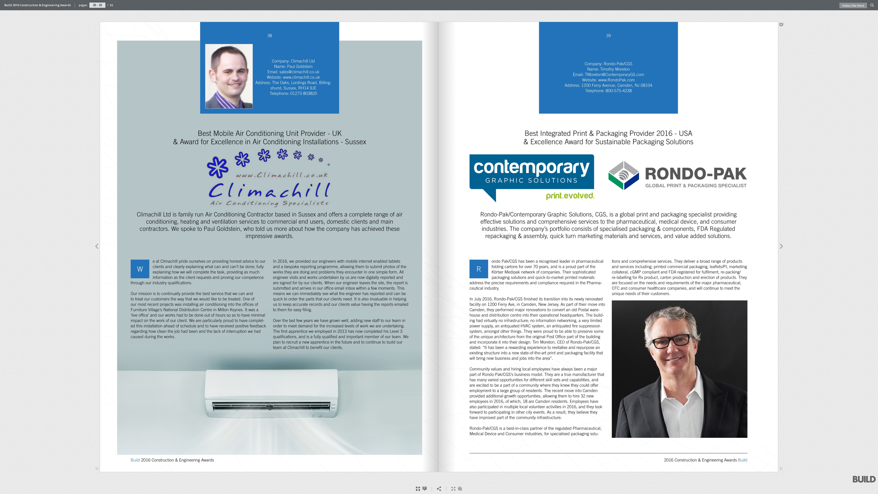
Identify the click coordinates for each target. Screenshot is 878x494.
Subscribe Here (853, 5)
